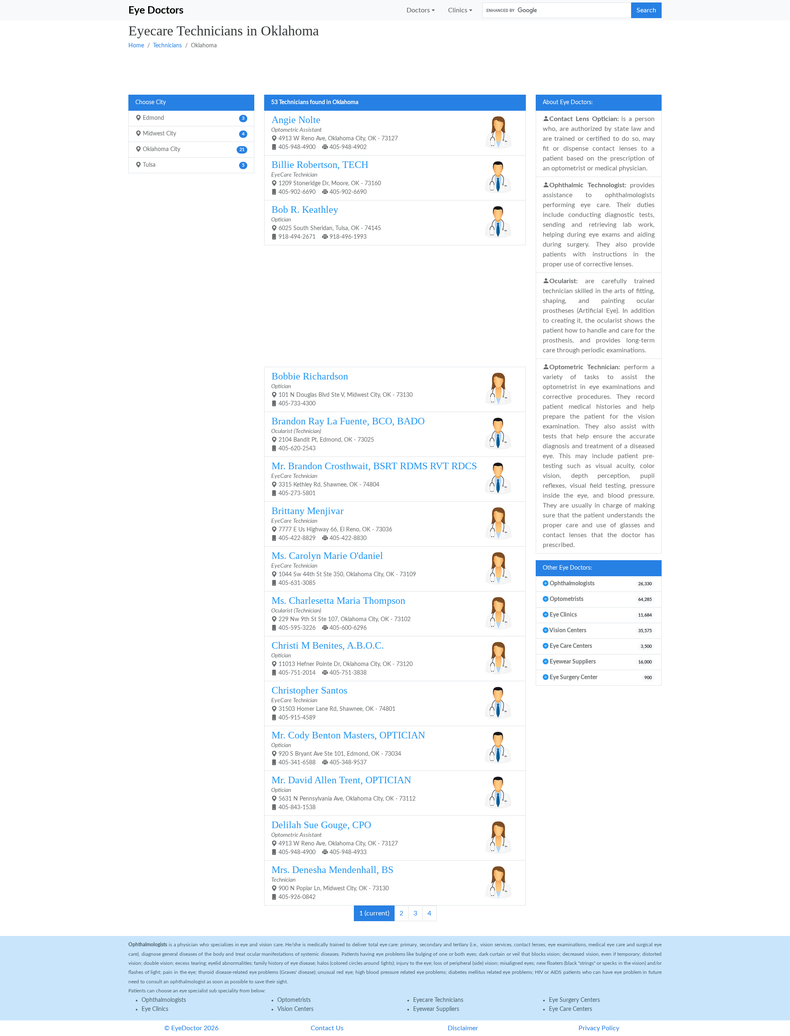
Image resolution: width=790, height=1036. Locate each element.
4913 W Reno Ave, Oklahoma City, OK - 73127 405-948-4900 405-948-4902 (334, 132)
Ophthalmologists (164, 1000)
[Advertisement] (375, 71)
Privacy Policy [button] (599, 1028)
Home (136, 46)
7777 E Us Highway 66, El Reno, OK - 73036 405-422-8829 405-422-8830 (331, 523)
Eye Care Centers (570, 1009)
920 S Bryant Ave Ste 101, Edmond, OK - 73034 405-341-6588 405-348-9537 (348, 748)
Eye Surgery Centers (574, 1000)
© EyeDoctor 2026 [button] (191, 1028)
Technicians (167, 46)
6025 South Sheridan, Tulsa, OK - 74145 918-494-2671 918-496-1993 (326, 222)
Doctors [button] (418, 10)
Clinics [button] (457, 10)
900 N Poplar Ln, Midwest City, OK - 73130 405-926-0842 (332, 882)
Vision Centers (295, 1009)
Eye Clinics (155, 1009)
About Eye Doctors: (568, 102)
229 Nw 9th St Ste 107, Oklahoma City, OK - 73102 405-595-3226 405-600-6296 (341, 613)
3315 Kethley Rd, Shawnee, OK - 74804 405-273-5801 (374, 478)
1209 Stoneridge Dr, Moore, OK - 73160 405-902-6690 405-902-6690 (326, 177)
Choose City (150, 102)
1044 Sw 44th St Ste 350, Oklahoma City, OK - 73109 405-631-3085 (343, 568)
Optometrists (294, 1000)
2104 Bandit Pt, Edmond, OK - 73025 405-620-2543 (348, 434)
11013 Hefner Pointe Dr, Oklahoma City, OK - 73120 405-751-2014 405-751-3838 (342, 658)
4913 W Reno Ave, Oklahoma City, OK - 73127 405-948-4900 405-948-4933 (334, 837)
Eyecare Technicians (438, 1000)
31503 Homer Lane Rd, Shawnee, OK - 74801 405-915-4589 (333, 703)
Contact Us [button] (327, 1028)
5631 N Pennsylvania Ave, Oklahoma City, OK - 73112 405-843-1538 (343, 792)
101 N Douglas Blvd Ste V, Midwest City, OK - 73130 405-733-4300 (342, 389)
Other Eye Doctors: (567, 568)
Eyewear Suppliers (436, 1009)
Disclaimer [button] (463, 1028)
